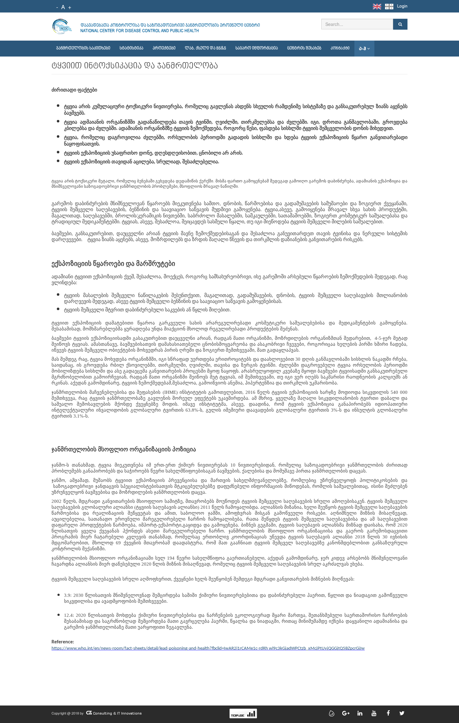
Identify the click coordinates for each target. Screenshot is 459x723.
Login (402, 6)
